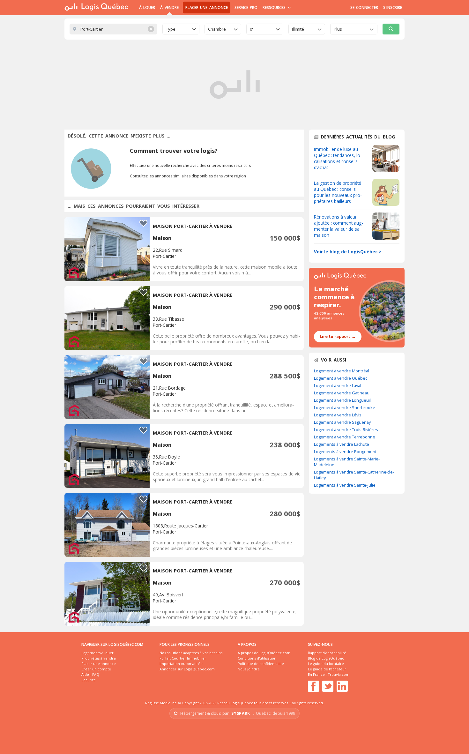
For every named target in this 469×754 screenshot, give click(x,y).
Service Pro (245, 7)
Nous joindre (249, 669)
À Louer (147, 7)
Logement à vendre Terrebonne (344, 437)
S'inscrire (392, 7)
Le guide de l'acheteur (327, 669)
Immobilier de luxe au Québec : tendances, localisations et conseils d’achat (338, 158)
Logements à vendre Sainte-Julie (345, 485)
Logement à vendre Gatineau (341, 393)
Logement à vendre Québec (340, 378)
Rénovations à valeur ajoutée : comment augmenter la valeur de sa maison (338, 226)
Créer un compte (96, 669)
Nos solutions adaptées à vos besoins (191, 652)
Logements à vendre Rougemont (345, 451)
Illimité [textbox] (298, 29)
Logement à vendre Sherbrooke (344, 407)
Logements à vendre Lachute (341, 444)
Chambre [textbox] (217, 29)
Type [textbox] (170, 29)
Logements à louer (97, 652)
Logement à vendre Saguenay (342, 422)
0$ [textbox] (252, 29)
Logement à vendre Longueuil (342, 400)
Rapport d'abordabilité (327, 652)
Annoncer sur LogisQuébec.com (187, 669)
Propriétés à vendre (98, 658)
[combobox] (180, 29)
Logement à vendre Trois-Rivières (346, 429)
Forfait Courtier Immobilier (183, 658)
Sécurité (88, 679)
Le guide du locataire (326, 663)
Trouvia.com (338, 674)
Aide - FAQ (90, 674)
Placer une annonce (206, 7)
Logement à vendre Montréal (341, 371)
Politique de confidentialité (261, 663)
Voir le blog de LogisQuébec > (347, 252)
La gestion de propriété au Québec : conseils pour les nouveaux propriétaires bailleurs (338, 192)
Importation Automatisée (181, 663)
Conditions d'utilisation (257, 658)
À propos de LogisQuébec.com (264, 652)
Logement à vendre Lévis (337, 415)
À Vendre (169, 7)
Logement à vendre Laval (337, 385)
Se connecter (364, 7)
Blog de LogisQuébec (326, 658)
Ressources (275, 7)
